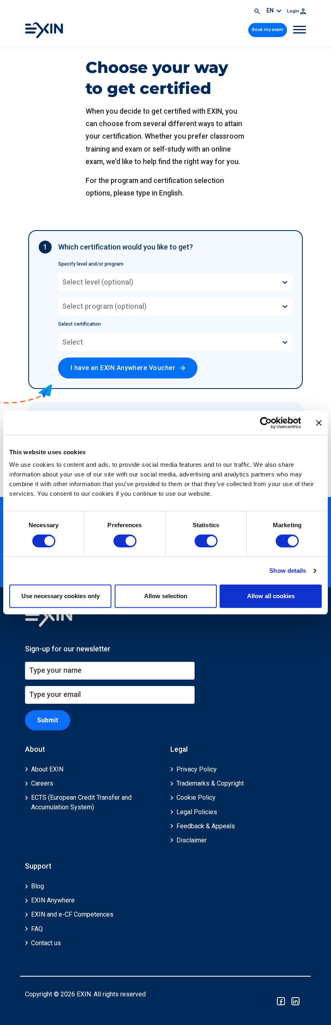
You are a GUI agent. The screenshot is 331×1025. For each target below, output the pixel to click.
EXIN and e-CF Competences (72, 914)
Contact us (46, 943)
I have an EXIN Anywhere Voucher (123, 368)
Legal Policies (196, 812)
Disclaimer (191, 840)
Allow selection (165, 596)
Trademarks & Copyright (210, 783)
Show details (287, 570)
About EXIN (47, 769)
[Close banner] (319, 423)
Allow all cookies (271, 596)
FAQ (37, 929)
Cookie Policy (196, 797)
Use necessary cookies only (60, 596)
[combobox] (63, 282)
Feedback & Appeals (205, 826)
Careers (42, 783)
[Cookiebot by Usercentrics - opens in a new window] (265, 423)
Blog (37, 886)
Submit (47, 720)
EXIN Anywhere (53, 900)
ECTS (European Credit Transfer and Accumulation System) (81, 802)
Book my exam (267, 29)
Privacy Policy (196, 769)
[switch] (124, 540)
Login (293, 11)
